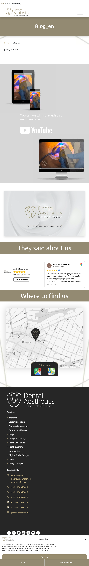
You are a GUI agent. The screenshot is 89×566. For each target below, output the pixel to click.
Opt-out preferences (37, 563)
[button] (85, 539)
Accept (44, 557)
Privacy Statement (51, 563)
